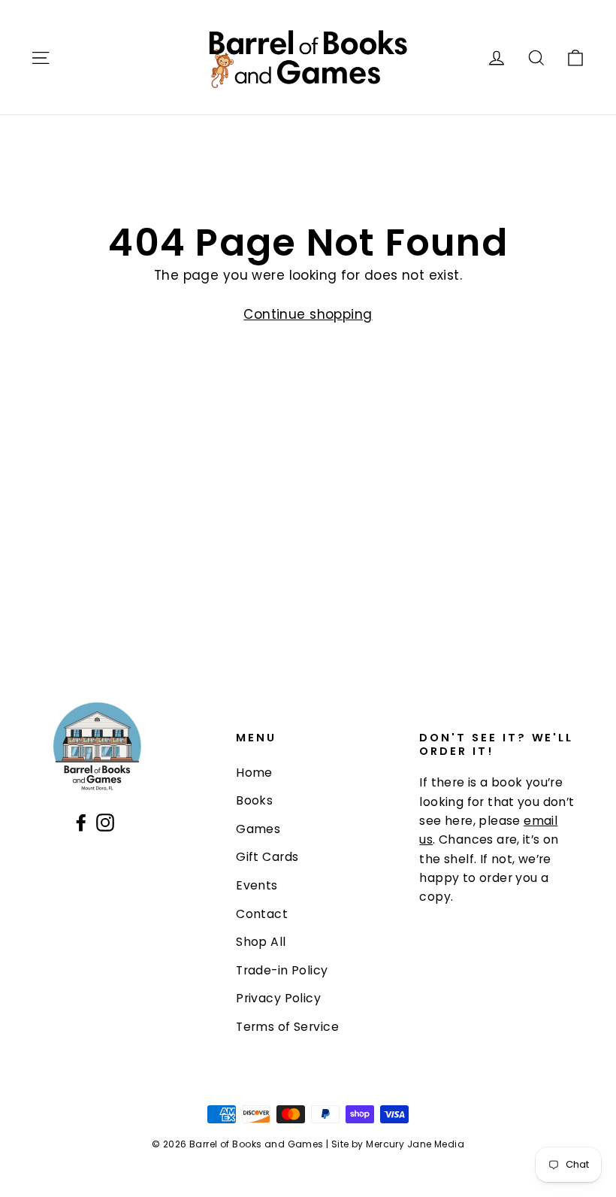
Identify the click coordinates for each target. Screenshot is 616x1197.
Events (257, 885)
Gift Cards (267, 856)
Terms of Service (287, 1026)
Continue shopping (307, 314)
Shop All (260, 941)
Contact (262, 914)
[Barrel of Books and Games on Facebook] (81, 822)
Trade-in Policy (282, 970)
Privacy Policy (278, 998)
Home (254, 772)
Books (254, 800)
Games (258, 829)
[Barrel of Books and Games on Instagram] (105, 822)
